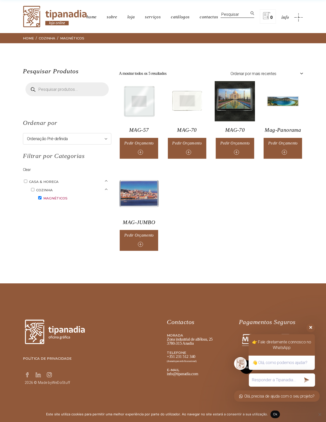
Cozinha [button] (44, 190)
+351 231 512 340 (181, 356)
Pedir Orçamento (139, 143)
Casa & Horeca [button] (44, 182)
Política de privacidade (47, 358)
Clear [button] (27, 170)
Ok (275, 414)
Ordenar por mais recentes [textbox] (253, 73)
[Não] (319, 414)
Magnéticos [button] (55, 198)
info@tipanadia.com (182, 374)
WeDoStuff (61, 383)
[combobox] (266, 73)
